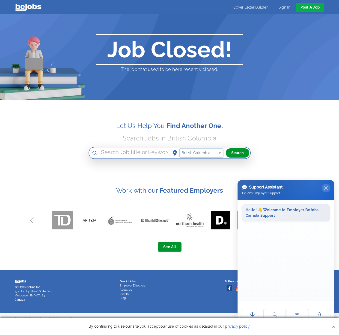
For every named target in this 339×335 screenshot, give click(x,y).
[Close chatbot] (326, 188)
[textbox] (201, 153)
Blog (123, 298)
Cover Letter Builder (250, 7)
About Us (126, 289)
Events (124, 293)
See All (169, 247)
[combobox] (201, 153)
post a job (310, 7)
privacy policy (237, 326)
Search (237, 153)
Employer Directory (133, 285)
